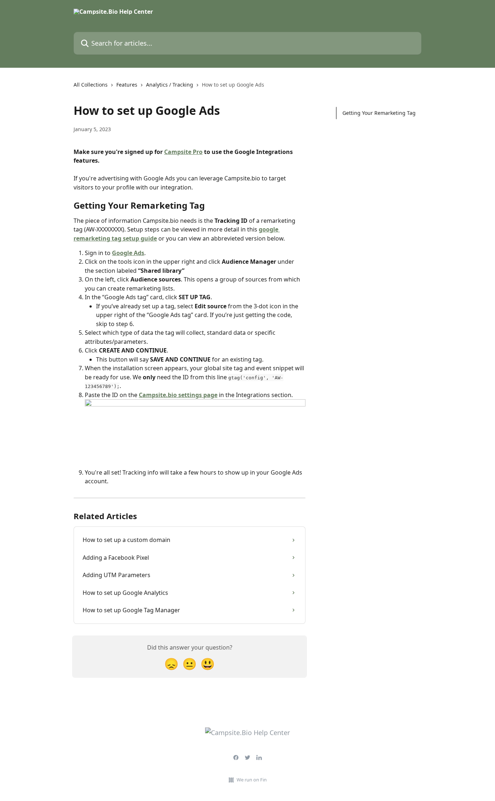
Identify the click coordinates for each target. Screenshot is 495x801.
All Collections (91, 84)
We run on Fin (252, 779)
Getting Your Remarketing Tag (379, 112)
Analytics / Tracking (169, 84)
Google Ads (128, 253)
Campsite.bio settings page (178, 395)
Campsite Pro (183, 152)
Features (126, 84)
